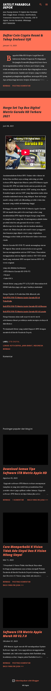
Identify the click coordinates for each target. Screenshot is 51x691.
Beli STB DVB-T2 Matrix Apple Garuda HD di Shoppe (25, 306)
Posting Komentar (21, 86)
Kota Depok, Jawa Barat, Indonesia (26, 345)
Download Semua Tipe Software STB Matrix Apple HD (25, 471)
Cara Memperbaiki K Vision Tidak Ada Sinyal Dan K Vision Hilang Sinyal (24, 551)
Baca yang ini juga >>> (37, 500)
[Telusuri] (40, 4)
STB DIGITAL (14, 341)
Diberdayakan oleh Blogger (27, 680)
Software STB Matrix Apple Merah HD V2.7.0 (22, 634)
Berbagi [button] (6, 86)
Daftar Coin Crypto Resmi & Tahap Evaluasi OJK (23, 37)
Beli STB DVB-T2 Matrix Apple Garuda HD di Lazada (24, 311)
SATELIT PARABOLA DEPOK (16, 5)
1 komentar (18, 500)
